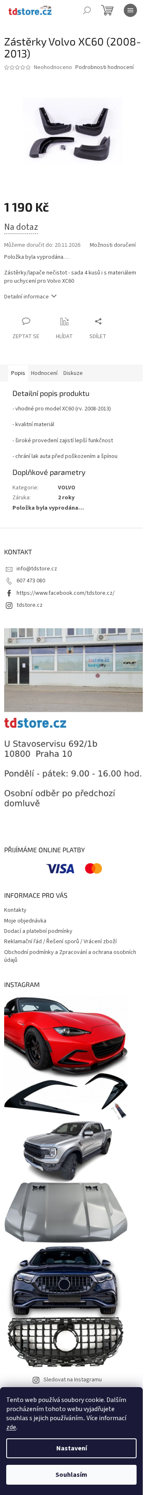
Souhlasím (71, 1474)
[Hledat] (87, 10)
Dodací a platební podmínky (38, 931)
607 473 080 (31, 581)
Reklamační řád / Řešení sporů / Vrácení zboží (60, 941)
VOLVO (66, 488)
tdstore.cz (30, 605)
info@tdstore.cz (37, 569)
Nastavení (71, 1448)
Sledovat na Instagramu (72, 1380)
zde (11, 1427)
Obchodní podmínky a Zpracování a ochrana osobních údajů (70, 956)
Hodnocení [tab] (44, 373)
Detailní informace (26, 297)
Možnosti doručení (113, 245)
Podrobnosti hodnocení (104, 68)
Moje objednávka (25, 921)
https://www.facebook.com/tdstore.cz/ (66, 593)
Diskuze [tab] (73, 373)
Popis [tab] (18, 373)
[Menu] (130, 10)
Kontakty (15, 910)
